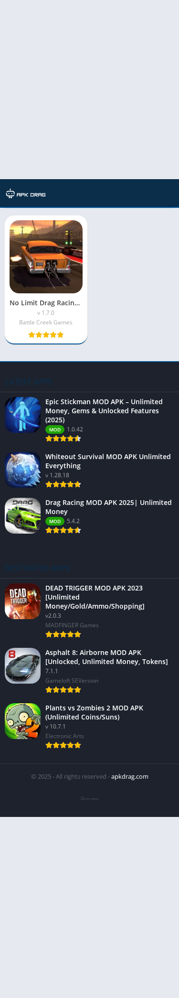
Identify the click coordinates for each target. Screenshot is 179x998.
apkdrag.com (129, 776)
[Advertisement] (89, 89)
